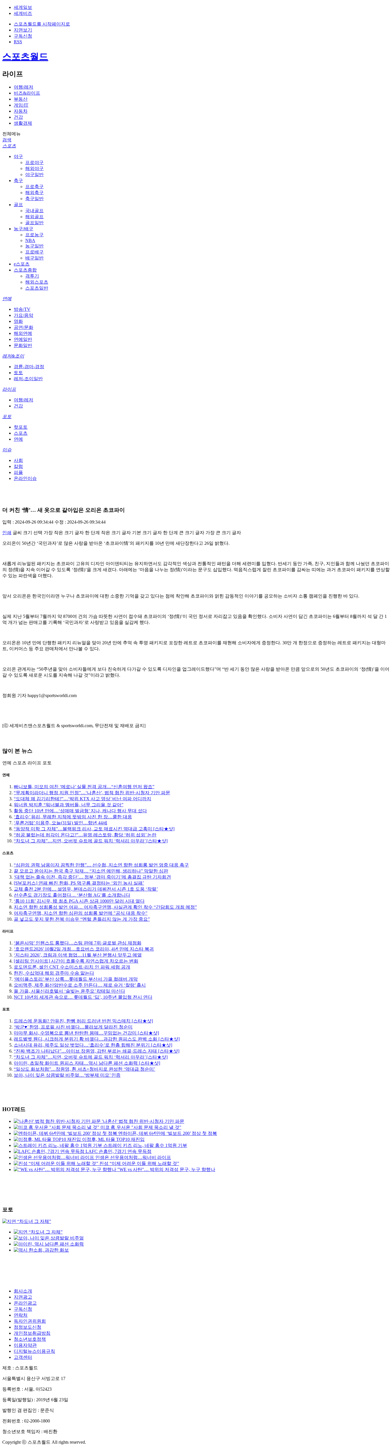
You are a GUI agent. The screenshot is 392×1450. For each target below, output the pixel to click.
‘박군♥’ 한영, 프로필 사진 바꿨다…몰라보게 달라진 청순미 (73, 1026)
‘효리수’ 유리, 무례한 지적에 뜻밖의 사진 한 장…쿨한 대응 (73, 816)
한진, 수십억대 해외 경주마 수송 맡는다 (54, 973)
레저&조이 (13, 356)
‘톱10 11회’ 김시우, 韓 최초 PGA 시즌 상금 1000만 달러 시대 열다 (79, 901)
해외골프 (34, 216)
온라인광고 (25, 1303)
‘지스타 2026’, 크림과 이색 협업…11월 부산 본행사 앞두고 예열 (78, 955)
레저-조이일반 (28, 378)
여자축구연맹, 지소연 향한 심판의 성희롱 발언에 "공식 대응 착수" (81, 913)
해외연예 (23, 333)
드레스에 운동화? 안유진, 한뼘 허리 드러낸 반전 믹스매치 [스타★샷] (83, 1020)
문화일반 (23, 345)
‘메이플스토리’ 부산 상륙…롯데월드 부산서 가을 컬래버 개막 (76, 979)
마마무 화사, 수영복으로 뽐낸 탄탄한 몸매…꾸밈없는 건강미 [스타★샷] (86, 1033)
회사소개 (23, 1291)
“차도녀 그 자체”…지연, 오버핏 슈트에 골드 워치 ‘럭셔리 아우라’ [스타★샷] (91, 840)
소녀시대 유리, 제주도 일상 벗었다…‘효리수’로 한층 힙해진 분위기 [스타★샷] (93, 1045)
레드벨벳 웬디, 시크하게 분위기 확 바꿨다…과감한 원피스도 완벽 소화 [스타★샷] (97, 1039)
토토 (18, 372)
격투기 (32, 276)
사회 (18, 460)
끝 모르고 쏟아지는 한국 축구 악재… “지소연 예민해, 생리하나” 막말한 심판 (91, 871)
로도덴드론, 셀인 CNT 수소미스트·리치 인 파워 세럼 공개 (72, 967)
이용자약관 (25, 1345)
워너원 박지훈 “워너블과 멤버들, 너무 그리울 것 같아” (68, 804)
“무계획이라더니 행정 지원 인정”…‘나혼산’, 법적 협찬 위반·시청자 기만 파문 (92, 792)
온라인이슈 (25, 478)
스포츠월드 (25, 56)
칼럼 (18, 466)
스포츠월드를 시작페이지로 (42, 24)
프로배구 (34, 251)
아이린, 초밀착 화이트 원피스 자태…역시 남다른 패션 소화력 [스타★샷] (87, 1063)
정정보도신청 (27, 1327)
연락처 (21, 1315)
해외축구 (34, 192)
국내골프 (34, 210)
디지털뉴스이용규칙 (34, 1351)
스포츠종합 (25, 270)
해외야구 (34, 168)
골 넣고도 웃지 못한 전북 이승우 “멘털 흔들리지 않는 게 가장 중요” (82, 919)
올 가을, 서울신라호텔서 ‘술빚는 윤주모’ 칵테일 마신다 (69, 991)
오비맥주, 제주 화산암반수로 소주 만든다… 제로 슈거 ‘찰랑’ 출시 (80, 985)
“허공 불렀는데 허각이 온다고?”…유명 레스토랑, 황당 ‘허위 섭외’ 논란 (85, 834)
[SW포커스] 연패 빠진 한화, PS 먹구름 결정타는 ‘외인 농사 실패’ (79, 883)
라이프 (9, 389)
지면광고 (23, 1297)
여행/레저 (23, 87)
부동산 (21, 99)
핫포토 (21, 427)
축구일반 (34, 198)
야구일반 (34, 174)
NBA (30, 240)
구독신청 (23, 36)
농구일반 (34, 245)
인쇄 (6, 532)
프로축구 (34, 186)
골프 (18, 204)
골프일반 (34, 222)
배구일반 (34, 257)
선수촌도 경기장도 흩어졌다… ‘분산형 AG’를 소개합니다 (72, 895)
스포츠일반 (36, 288)
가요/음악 (23, 315)
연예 (6, 298)
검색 (6, 139)
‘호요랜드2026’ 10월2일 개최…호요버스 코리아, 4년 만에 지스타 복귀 (84, 948)
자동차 (21, 111)
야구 (18, 156)
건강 (18, 117)
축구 (18, 180)
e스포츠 (22, 263)
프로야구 (34, 162)
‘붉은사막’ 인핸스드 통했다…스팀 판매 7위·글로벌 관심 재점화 (77, 942)
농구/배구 (23, 228)
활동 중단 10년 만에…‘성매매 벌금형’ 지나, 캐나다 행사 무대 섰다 (80, 810)
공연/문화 (23, 327)
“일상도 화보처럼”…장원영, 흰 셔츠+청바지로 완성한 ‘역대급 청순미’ (84, 1069)
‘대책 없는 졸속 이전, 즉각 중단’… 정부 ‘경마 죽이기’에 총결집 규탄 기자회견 (92, 877)
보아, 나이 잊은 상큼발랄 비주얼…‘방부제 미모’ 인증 (67, 1075)
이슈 (6, 449)
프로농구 (34, 234)
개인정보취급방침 (32, 1333)
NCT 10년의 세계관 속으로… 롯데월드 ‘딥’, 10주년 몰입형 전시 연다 (83, 997)
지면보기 (23, 30)
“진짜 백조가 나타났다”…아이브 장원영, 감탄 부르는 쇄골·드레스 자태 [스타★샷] (96, 1051)
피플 (18, 472)
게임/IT (21, 105)
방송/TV (22, 309)
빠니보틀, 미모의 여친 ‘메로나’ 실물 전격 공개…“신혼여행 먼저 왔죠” (84, 786)
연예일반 (23, 339)
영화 (18, 321)
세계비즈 (23, 13)
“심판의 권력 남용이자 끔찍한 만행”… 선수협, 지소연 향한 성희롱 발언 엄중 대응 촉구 (101, 864)
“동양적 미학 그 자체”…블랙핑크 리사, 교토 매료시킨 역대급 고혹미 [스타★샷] (94, 828)
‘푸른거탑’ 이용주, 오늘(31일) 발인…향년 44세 (60, 822)
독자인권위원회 (30, 1321)
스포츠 (9, 145)
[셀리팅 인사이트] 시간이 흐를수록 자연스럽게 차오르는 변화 (76, 961)
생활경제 (23, 123)
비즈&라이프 (27, 93)
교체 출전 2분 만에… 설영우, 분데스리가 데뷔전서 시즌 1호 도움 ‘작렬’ (86, 889)
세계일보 (23, 7)
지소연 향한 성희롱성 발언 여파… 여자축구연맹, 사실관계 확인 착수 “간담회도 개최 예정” (105, 907)
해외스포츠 (36, 282)
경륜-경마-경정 (29, 366)
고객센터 (23, 1357)
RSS (18, 41)
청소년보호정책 (30, 1339)
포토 (6, 416)
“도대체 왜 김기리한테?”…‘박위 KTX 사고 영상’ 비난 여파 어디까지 (82, 798)
